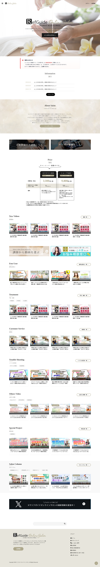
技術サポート (36, 470)
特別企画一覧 (84, 428)
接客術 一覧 (84, 329)
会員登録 (93, 3)
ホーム (73, 538)
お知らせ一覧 (50, 94)
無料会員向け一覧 (83, 264)
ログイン (88, 3)
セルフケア (13, 400)
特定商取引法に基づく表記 (78, 552)
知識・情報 (45, 470)
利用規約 (74, 550)
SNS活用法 (21, 400)
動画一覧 (85, 217)
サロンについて (75, 540)
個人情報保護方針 (76, 547)
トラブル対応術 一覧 (82, 360)
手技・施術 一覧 (83, 295)
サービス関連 (14, 365)
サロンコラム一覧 (83, 464)
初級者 (12, 300)
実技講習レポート (26, 470)
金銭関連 (22, 365)
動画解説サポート (14, 470)
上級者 (25, 300)
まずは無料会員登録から (50, 35)
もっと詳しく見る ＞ (50, 126)
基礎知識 (29, 400)
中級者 (18, 300)
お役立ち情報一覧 (83, 394)
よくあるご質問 (75, 543)
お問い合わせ (75, 555)
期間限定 (13, 434)
